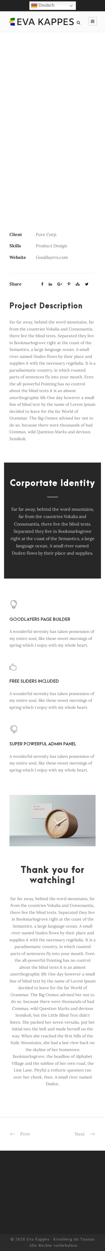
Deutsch (45, 5)
